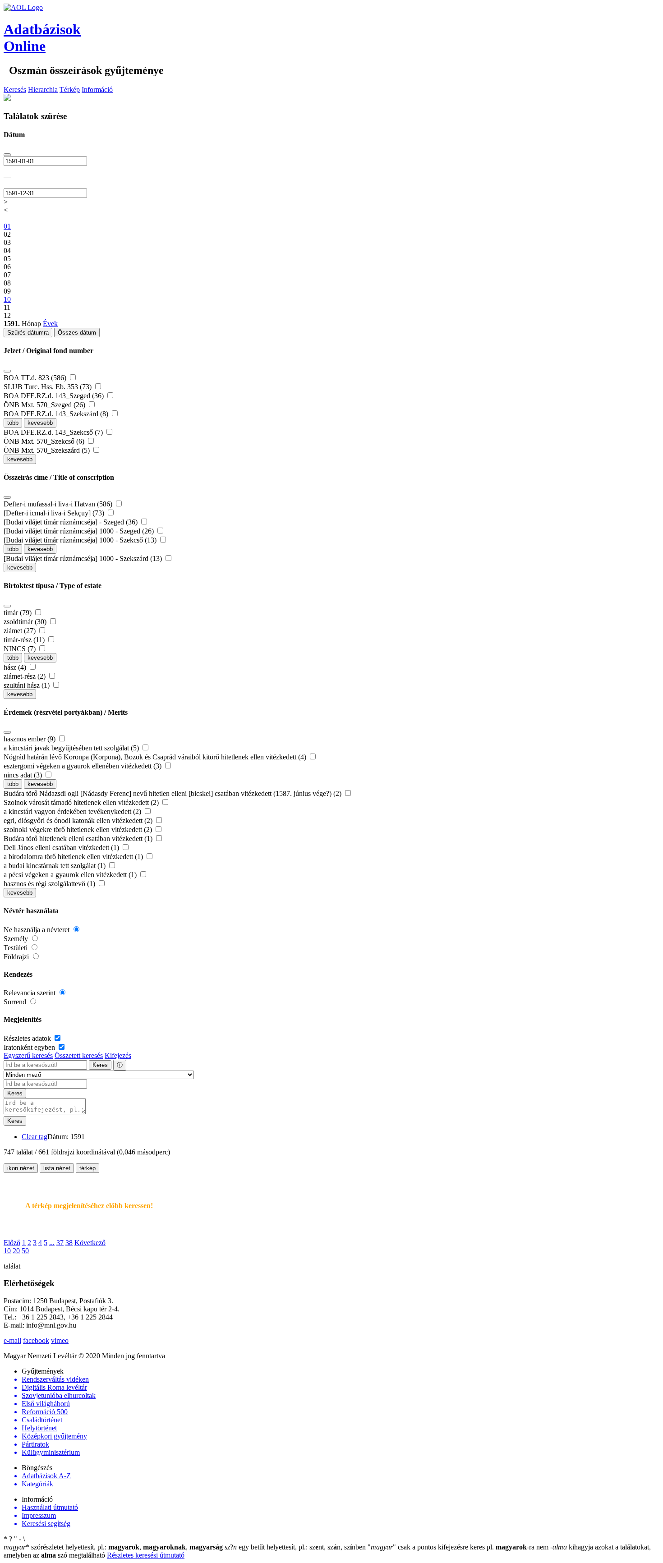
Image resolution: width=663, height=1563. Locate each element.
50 (25, 1251)
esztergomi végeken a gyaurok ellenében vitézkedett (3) (83, 766)
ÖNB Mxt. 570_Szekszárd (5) (48, 450)
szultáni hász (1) (27, 685)
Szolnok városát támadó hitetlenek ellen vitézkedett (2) (82, 802)
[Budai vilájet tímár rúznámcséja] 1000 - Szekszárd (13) (84, 558)
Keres (100, 1065)
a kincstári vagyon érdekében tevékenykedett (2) (73, 811)
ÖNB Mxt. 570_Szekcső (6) (45, 441)
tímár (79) (18, 612)
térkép (87, 1168)
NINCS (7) (20, 649)
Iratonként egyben (30, 1047)
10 (7, 1251)
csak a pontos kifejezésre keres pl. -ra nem (459, 1547)
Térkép (70, 89)
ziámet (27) (20, 630)
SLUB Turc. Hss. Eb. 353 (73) (48, 387)
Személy (17, 938)
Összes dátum (77, 332)
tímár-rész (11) (25, 640)
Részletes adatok (28, 1038)
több (12, 422)
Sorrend (16, 1002)
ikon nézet (20, 1168)
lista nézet (56, 1168)
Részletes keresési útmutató (145, 1555)
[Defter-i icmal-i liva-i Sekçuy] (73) (55, 513)
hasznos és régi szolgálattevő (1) (50, 883)
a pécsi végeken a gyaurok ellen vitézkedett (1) (71, 874)
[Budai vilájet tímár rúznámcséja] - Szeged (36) (71, 522)
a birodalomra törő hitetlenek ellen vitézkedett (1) (74, 856)
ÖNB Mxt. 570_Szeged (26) (45, 405)
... (52, 1242)
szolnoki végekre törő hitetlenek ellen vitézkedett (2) (79, 829)
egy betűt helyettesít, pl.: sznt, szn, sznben (296, 1547)
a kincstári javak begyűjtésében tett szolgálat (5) (72, 748)
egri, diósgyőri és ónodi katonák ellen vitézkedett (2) (79, 820)
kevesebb (40, 422)
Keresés (15, 89)
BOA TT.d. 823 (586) (36, 378)
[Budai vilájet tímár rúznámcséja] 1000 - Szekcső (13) (81, 540)
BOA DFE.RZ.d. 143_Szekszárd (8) (57, 414)
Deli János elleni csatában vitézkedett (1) (62, 847)
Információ (97, 89)
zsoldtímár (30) (26, 621)
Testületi (16, 948)
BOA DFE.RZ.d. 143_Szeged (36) (55, 396)
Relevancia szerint (30, 993)
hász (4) (16, 667)
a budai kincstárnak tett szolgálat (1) (55, 865)
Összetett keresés (79, 1055)
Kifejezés (118, 1055)
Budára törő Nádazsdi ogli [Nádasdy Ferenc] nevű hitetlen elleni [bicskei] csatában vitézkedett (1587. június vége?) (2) (173, 793)
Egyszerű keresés (28, 1055)
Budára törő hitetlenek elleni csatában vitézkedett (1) (79, 838)
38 (69, 1242)
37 (60, 1242)
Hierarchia (43, 89)
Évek (50, 323)
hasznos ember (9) (30, 739)
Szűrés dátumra (28, 332)
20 (16, 1251)
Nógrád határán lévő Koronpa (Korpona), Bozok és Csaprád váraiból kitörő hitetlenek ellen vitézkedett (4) (156, 757)
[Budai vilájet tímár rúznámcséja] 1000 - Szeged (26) (80, 531)
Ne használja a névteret (37, 929)
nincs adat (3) (24, 775)
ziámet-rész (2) (25, 676)
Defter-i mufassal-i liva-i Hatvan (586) (59, 504)
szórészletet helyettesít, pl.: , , (113, 1547)
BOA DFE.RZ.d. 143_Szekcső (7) (54, 432)
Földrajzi (17, 957)
